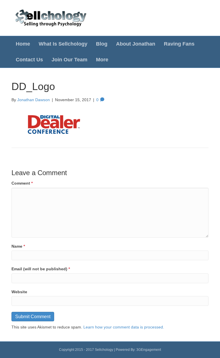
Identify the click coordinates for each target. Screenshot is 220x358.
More (102, 59)
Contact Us (29, 59)
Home (23, 44)
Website (19, 291)
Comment (22, 183)
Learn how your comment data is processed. (123, 327)
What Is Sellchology (63, 44)
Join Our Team (69, 59)
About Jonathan (135, 44)
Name (18, 246)
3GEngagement (148, 350)
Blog (101, 44)
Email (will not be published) (40, 269)
